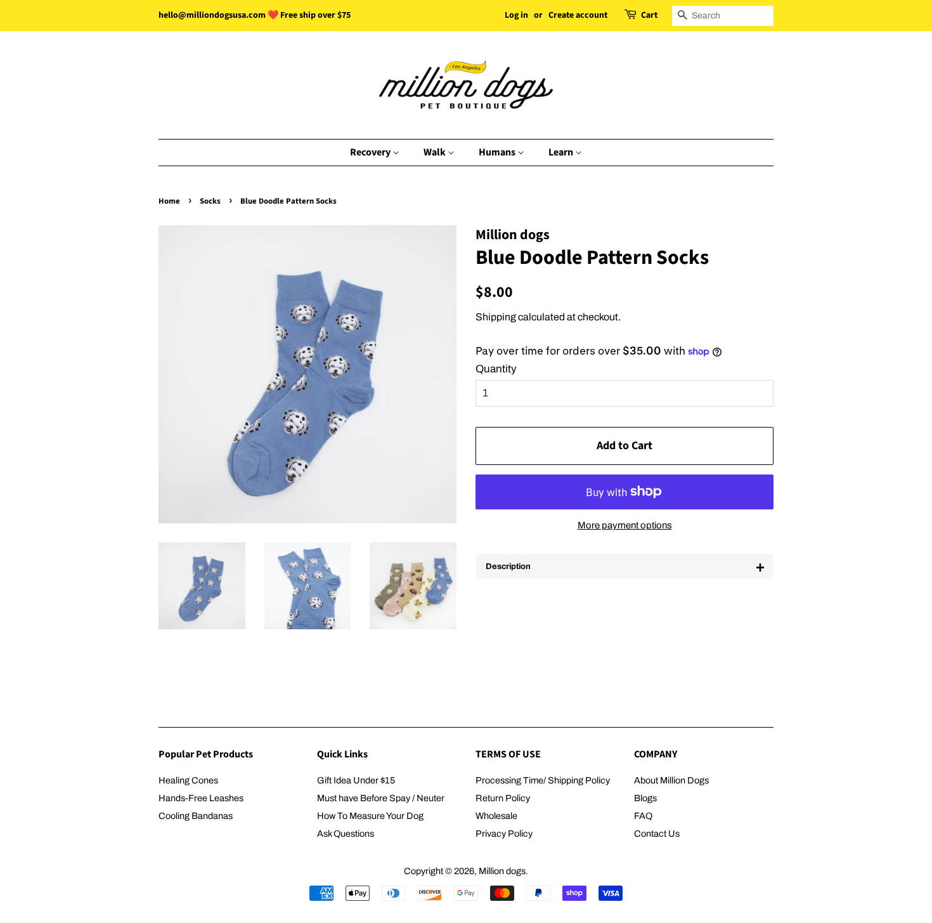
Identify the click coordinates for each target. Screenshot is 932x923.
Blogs (645, 798)
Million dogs (502, 871)
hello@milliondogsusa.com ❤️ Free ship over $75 (255, 15)
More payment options (625, 525)
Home (169, 201)
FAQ (643, 816)
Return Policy (503, 798)
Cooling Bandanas (196, 816)
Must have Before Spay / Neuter (380, 798)
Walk (436, 152)
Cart (649, 15)
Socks (210, 201)
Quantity (496, 369)
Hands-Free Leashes (201, 798)
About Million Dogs (671, 780)
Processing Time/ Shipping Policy (543, 780)
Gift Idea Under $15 (356, 780)
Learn (561, 152)
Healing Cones (188, 780)
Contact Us (657, 833)
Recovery (371, 152)
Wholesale (496, 816)
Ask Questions (345, 833)
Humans (498, 152)
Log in (516, 15)
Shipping (496, 316)
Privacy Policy (504, 833)
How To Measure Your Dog (370, 816)
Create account (577, 15)
